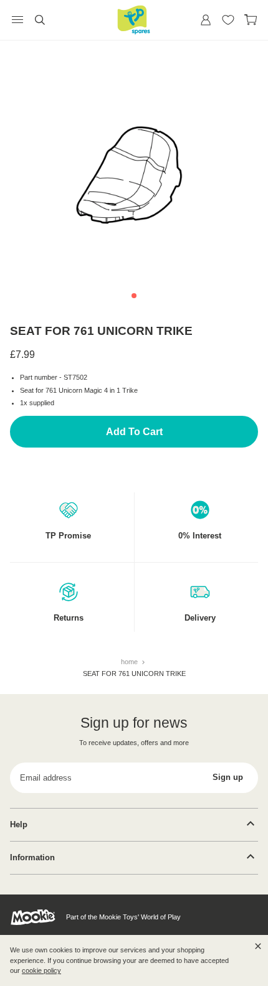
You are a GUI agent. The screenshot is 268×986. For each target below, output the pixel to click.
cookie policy (41, 970)
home (130, 661)
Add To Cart (134, 431)
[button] (134, 295)
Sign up (228, 777)
